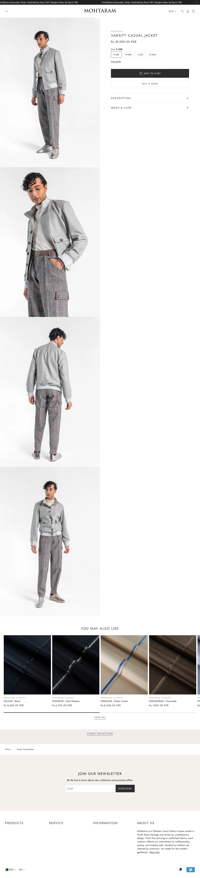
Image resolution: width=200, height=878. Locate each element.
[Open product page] (27, 664)
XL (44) (152, 54)
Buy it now (150, 83)
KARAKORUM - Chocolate (162, 701)
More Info (154, 852)
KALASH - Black (12, 701)
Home (7, 749)
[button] (6, 11)
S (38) (116, 54)
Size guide (116, 61)
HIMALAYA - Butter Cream (114, 701)
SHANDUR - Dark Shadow (66, 701)
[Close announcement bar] (197, 2)
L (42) (140, 54)
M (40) (128, 54)
